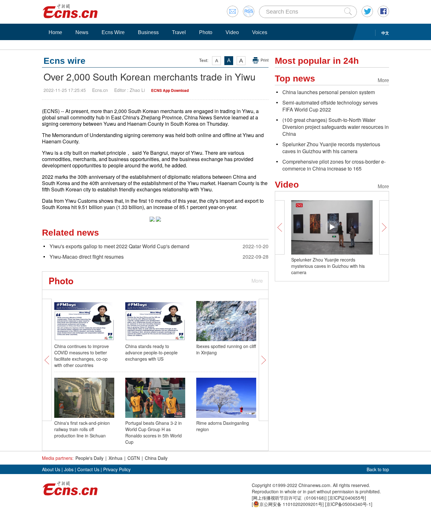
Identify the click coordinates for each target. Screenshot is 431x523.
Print (265, 60)
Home (55, 32)
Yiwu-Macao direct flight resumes (87, 256)
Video (232, 32)
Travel (179, 32)
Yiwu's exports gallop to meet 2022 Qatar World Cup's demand (119, 246)
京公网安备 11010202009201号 (290, 504)
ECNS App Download (170, 90)
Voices (259, 32)
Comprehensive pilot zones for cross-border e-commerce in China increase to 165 (334, 165)
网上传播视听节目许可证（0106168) (289, 498)
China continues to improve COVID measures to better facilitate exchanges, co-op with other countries (81, 355)
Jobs (69, 469)
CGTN (133, 458)
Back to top (378, 469)
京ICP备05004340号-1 (348, 504)
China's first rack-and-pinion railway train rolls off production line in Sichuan (82, 429)
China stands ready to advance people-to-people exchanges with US (151, 352)
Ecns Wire (113, 32)
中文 (385, 33)
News (81, 32)
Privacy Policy (117, 469)
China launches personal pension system (328, 92)
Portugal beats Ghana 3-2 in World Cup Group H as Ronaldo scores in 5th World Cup (153, 432)
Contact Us (88, 469)
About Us (51, 469)
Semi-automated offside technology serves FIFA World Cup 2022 (330, 106)
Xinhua (115, 458)
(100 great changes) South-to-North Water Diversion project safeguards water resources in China (335, 126)
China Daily (156, 458)
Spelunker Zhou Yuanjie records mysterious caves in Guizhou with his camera (331, 148)
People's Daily (89, 458)
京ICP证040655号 (347, 498)
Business (148, 32)
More (257, 280)
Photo (205, 32)
